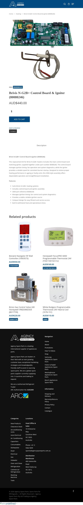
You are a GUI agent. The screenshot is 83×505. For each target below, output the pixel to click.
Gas (12, 457)
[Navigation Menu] (73, 4)
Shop (46, 354)
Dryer (13, 451)
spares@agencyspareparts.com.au (38, 451)
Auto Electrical (16, 435)
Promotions (49, 348)
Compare (13, 131)
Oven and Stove (16, 463)
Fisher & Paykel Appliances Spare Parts (51, 367)
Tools (12, 480)
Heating (18, 14)
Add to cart (19, 119)
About (47, 345)
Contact (47, 408)
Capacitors (14, 441)
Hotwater (14, 460)
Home (11, 14)
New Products (16, 423)
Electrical (14, 454)
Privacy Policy (49, 405)
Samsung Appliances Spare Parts (51, 359)
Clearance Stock (16, 427)
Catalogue (48, 411)
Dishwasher (15, 448)
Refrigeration (15, 466)
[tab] (42, 146)
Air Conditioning (16, 438)
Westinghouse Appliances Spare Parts (51, 374)
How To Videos (50, 351)
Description (41, 145)
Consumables (16, 445)
